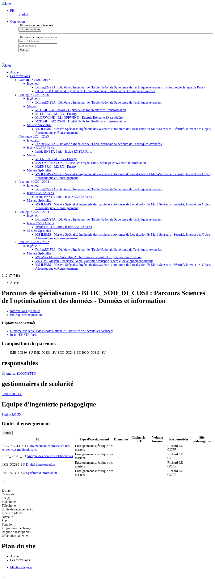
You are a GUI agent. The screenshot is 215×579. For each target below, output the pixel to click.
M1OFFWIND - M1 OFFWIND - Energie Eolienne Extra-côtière (79, 117)
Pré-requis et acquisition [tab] (26, 315)
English (23, 14)
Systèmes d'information (41, 473)
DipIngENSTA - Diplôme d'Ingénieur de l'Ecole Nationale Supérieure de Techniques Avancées (98, 102)
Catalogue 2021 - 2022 (33, 242)
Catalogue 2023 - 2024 (33, 181)
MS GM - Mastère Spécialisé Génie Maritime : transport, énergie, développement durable (94, 261)
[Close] (3, 480)
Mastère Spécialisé (39, 125)
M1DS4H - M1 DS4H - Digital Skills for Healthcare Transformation (80, 110)
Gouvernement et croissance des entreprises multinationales (35, 447)
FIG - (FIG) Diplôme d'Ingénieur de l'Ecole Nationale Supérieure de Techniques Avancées (95, 91)
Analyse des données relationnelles (50, 456)
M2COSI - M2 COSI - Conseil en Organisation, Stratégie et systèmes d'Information (90, 163)
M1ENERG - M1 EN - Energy (56, 114)
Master (31, 106)
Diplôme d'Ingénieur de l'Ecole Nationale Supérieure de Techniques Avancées (61, 331)
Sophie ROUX (12, 394)
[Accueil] (6, 3)
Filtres (7, 432)
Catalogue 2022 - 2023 (33, 212)
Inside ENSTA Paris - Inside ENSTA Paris (63, 151)
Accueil (15, 72)
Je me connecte (30, 29)
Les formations (20, 76)
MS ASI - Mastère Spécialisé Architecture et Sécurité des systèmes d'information (88, 257)
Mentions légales (21, 567)
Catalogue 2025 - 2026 (33, 95)
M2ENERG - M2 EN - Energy (56, 166)
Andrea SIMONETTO (21, 373)
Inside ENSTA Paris (40, 147)
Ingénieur (33, 83)
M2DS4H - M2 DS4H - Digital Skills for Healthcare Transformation (80, 121)
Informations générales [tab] (25, 311)
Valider (24, 50)
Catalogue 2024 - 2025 (33, 136)
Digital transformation (40, 464)
